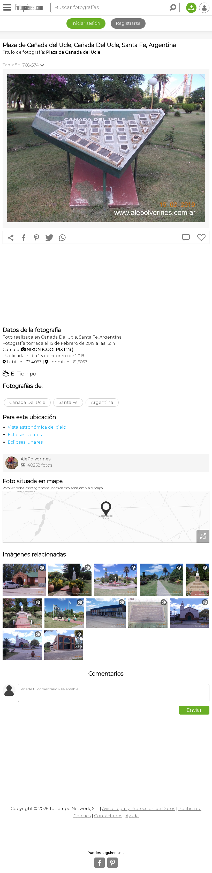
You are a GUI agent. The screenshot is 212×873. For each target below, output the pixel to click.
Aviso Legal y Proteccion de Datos (138, 808)
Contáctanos (108, 815)
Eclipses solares (25, 434)
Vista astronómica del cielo (37, 427)
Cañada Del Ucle (27, 402)
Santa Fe (68, 402)
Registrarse (128, 23)
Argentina (102, 402)
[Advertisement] (106, 285)
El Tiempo (19, 374)
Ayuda (132, 815)
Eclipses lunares (25, 442)
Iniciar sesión (86, 23)
